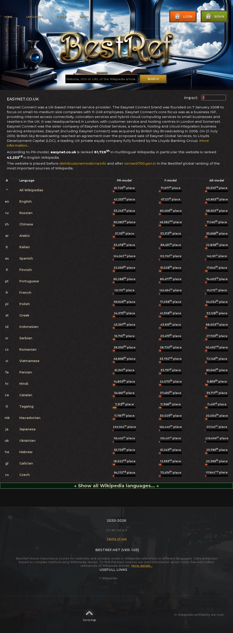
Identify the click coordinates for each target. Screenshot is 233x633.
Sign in (219, 16)
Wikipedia (109, 578)
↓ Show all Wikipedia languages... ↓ (116, 485)
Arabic (24, 236)
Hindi (23, 384)
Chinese (26, 224)
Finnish (25, 270)
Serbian (25, 338)
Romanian (28, 349)
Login (187, 16)
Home (9, 16)
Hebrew (26, 452)
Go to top (89, 620)
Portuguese (29, 281)
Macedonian (30, 418)
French (25, 293)
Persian (25, 372)
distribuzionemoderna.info (82, 163)
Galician (26, 463)
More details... (141, 565)
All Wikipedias (31, 190)
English (25, 201)
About (83, 16)
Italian (24, 247)
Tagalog (26, 406)
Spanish (26, 258)
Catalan (25, 395)
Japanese (27, 429)
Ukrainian (27, 441)
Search (153, 79)
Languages (34, 16)
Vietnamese (29, 361)
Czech (24, 475)
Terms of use (116, 539)
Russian (26, 213)
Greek (24, 315)
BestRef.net (107, 550)
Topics (61, 16)
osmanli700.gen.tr (140, 163)
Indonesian (28, 327)
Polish (24, 304)
